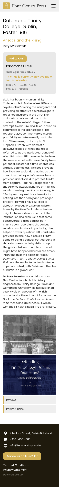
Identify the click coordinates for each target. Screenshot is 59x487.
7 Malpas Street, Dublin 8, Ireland (31, 433)
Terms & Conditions (16, 465)
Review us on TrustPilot (22, 456)
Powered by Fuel (13, 474)
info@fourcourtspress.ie (25, 445)
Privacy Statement (15, 470)
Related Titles (15, 409)
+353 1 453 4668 (20, 439)
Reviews (11, 400)
